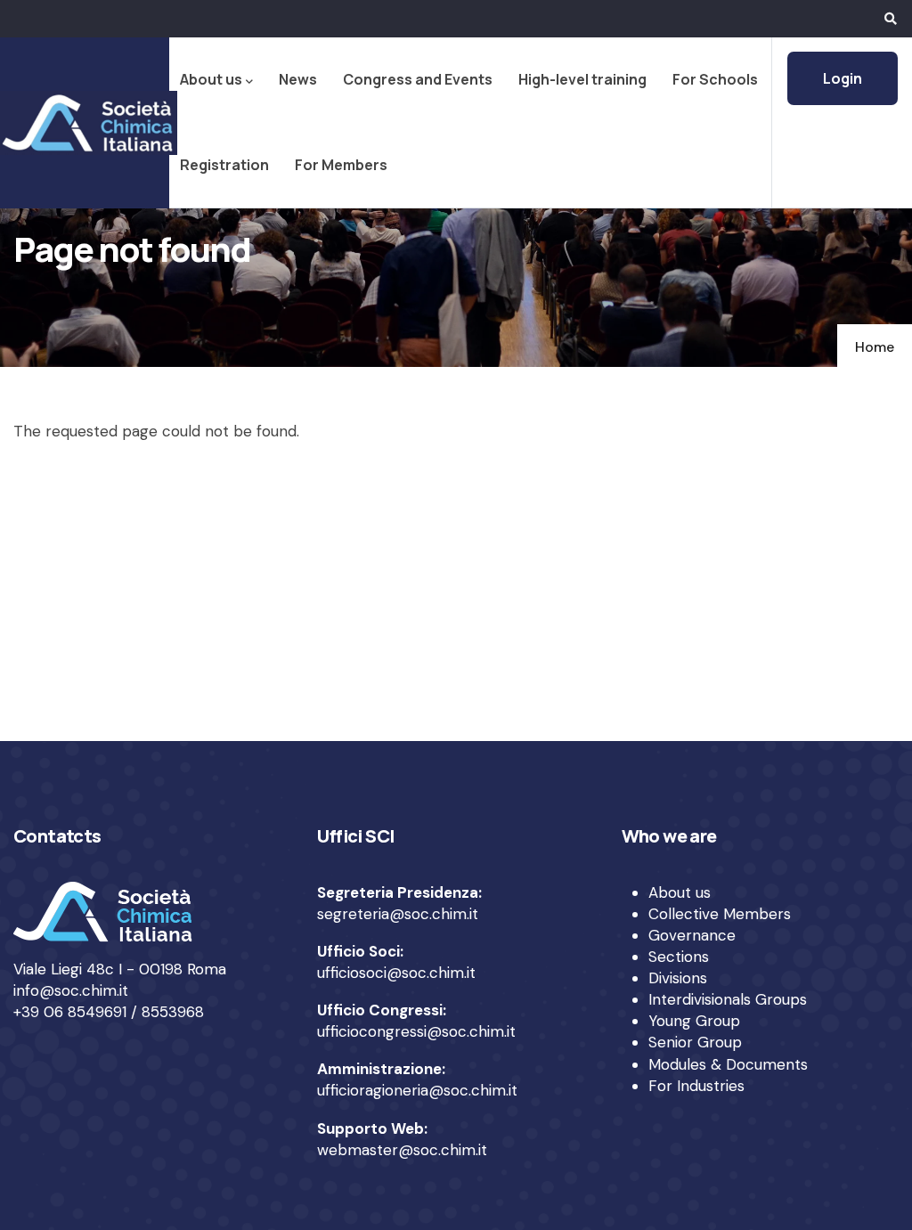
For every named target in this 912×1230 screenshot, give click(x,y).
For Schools (715, 79)
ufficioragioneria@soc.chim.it (417, 1090)
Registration (224, 165)
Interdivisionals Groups (727, 999)
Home (874, 347)
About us (211, 79)
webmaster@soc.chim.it (402, 1150)
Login (842, 78)
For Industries (696, 1086)
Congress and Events (418, 79)
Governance (692, 935)
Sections (678, 956)
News (298, 79)
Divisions (677, 978)
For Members (341, 165)
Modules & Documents (728, 1064)
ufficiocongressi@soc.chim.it (416, 1031)
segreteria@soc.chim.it (397, 914)
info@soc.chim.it (70, 990)
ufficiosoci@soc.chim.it (396, 972)
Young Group (694, 1020)
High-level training (582, 79)
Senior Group (695, 1042)
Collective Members (719, 914)
